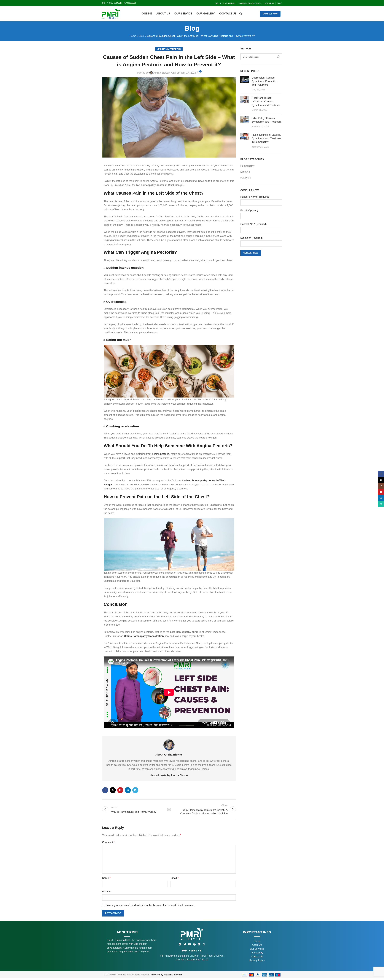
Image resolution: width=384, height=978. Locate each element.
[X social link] (113, 790)
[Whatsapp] (204, 944)
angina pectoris (160, 454)
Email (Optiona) (249, 210)
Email (174, 878)
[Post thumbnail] (244, 83)
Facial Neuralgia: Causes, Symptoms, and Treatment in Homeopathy (266, 138)
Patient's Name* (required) (255, 196)
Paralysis (175, 49)
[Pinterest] (194, 944)
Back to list (169, 809)
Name (106, 878)
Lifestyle (162, 49)
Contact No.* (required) (253, 224)
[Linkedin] (199, 944)
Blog (141, 36)
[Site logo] (111, 13)
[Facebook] (180, 944)
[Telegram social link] (135, 790)
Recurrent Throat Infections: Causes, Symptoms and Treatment (266, 101)
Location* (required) (251, 237)
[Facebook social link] (105, 790)
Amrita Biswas (161, 72)
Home (132, 36)
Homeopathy (247, 165)
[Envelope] (190, 944)
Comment (108, 842)
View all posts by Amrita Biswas (169, 775)
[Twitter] (185, 944)
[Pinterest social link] (120, 790)
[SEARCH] (278, 56)
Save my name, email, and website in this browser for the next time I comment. (150, 905)
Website (106, 891)
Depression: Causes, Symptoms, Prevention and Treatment (264, 81)
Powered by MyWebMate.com (166, 974)
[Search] (241, 14)
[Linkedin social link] (128, 790)
